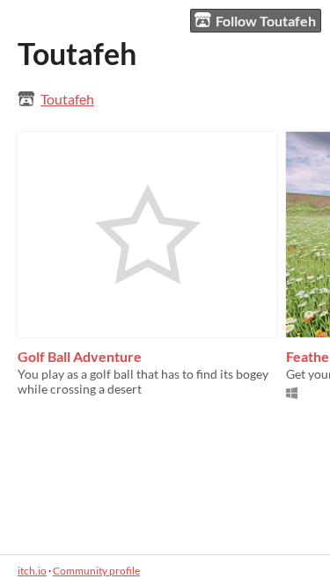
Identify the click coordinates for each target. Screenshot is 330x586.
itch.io (32, 570)
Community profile (96, 570)
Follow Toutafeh (266, 20)
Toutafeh (67, 98)
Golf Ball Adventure (80, 356)
